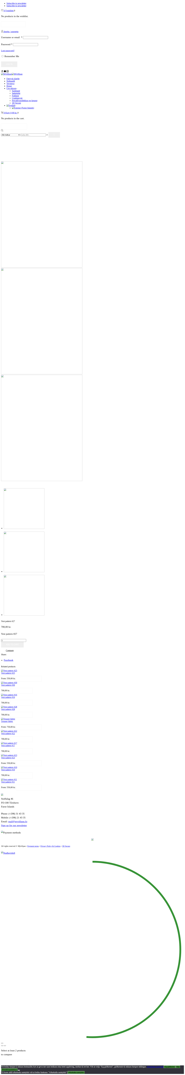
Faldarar (15, 96)
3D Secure (16, 103)
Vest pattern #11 (8, 782)
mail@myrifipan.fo (17, 821)
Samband (16, 91)
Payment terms (33, 846)
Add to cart (12, 645)
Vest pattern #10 (8, 770)
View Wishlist (13, 24)
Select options (29, 679)
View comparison (15, 1062)
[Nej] (19, 1070)
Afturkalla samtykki (155, 1067)
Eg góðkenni (169, 1067)
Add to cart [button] (21, 691)
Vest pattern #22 (8, 733)
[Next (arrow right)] (5, 1045)
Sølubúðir (16, 93)
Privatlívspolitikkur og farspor (24, 100)
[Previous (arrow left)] (2, 1045)
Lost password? (7, 51)
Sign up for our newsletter (14, 825)
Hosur (9, 86)
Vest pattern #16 (8, 697)
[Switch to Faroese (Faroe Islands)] (23, 108)
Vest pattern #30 (8, 685)
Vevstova (10, 83)
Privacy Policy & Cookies (50, 846)
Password (6, 44)
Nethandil (11, 81)
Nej (178, 1067)
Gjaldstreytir (17, 98)
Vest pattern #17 (8, 745)
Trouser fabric (7, 721)
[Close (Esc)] (2, 1043)
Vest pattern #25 (8, 673)
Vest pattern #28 (8, 709)
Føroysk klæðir (13, 79)
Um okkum (11, 88)
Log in (9, 64)
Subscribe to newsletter (16, 3)
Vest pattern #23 (8, 758)
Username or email (11, 37)
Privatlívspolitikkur (9, 1070)
